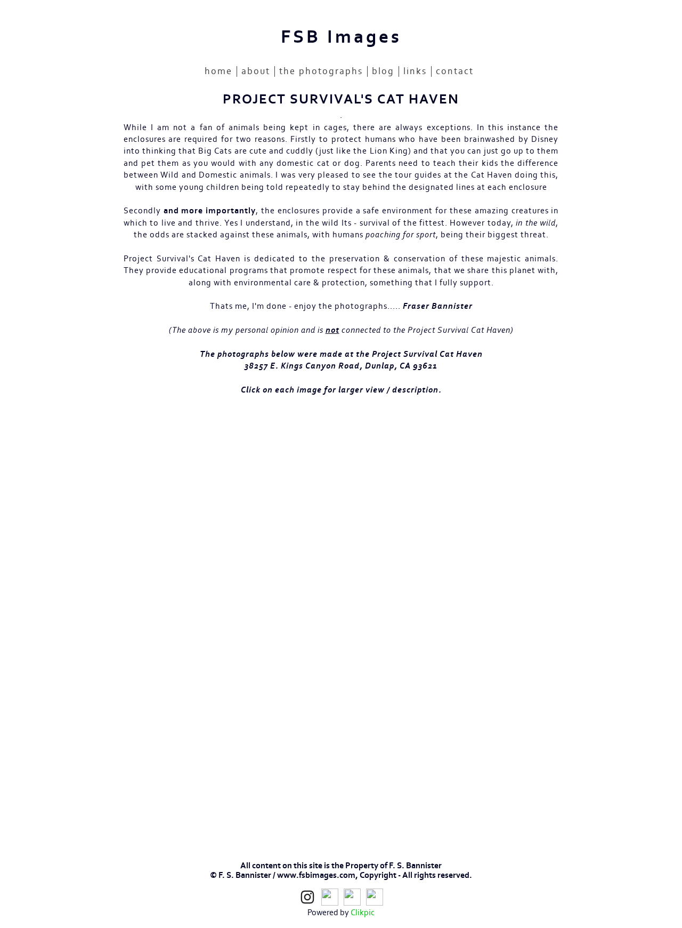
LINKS (415, 71)
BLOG (383, 71)
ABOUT (255, 71)
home (218, 71)
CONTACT (455, 71)
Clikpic (363, 912)
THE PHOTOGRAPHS (321, 71)
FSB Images (341, 37)
